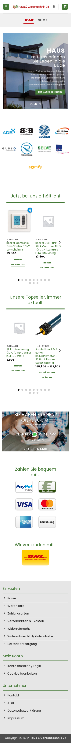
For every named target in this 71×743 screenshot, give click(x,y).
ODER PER (24, 434)
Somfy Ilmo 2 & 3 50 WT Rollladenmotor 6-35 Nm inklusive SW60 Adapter (47, 356)
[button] (6, 7)
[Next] (59, 242)
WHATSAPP (46, 434)
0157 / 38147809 (35, 440)
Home (28, 20)
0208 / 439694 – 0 (35, 424)
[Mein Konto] (54, 6)
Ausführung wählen (47, 375)
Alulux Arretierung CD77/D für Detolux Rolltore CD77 (18, 353)
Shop (43, 20)
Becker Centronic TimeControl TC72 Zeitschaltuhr (18, 246)
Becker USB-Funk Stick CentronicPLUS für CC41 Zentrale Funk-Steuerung (48, 248)
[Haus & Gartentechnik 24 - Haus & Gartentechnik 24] (30, 6)
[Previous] (8, 242)
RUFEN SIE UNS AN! (35, 420)
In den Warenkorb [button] (18, 262)
